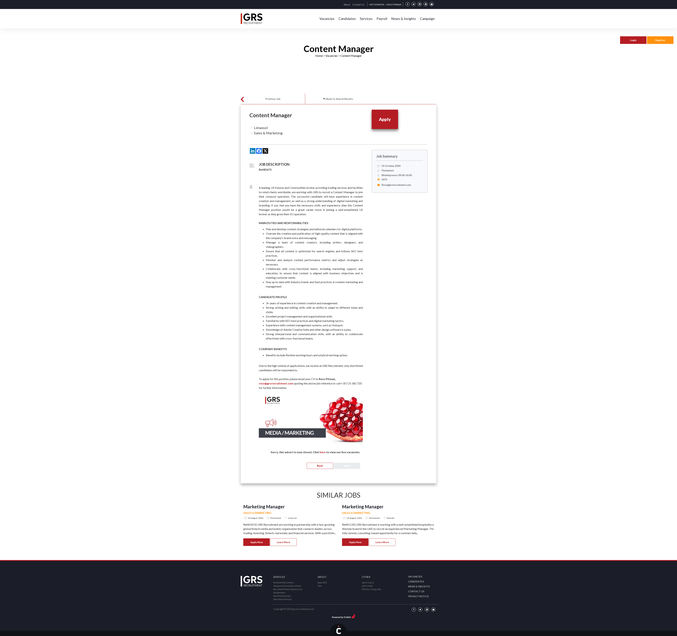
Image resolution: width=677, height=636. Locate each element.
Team (320, 586)
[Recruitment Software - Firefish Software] (343, 615)
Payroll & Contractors (282, 596)
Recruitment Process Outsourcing (287, 589)
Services (366, 19)
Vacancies (326, 19)
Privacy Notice (418, 596)
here (323, 452)
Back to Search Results (339, 98)
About (347, 4)
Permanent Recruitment (283, 582)
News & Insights (403, 19)
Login (633, 40)
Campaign (427, 19)
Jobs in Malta (367, 586)
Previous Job (273, 98)
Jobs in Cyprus (368, 582)
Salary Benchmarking (282, 599)
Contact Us (358, 4)
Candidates (347, 19)
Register (660, 40)
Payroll (382, 19)
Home (319, 55)
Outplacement (279, 592)
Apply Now (256, 542)
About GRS (322, 582)
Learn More (283, 542)
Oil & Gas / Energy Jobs (371, 589)
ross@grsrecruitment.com (276, 383)
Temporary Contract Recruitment (287, 586)
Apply (385, 119)
